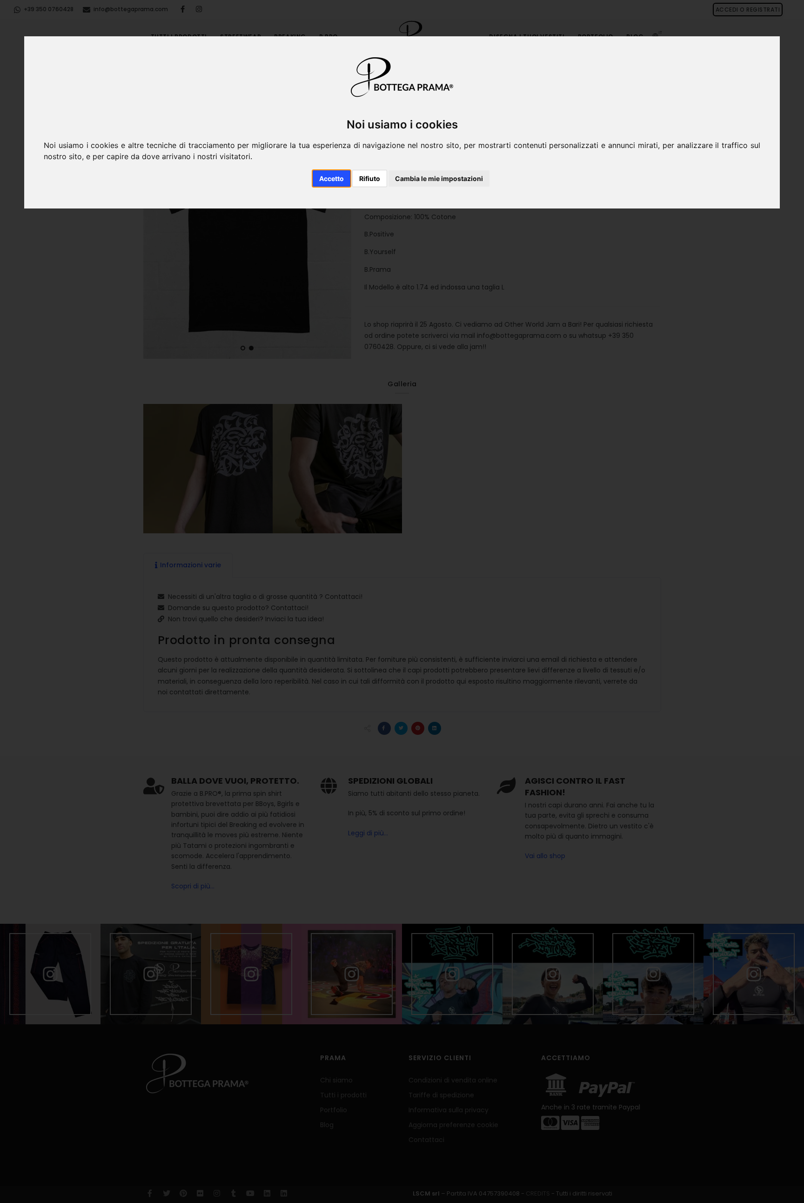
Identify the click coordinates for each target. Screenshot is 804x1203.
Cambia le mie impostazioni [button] (439, 178)
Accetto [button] (331, 178)
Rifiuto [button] (369, 178)
